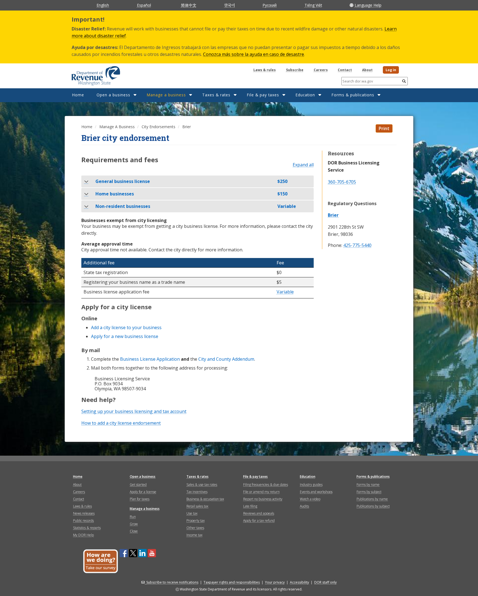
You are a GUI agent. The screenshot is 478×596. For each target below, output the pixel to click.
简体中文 (188, 5)
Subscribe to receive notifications (172, 582)
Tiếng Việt (313, 5)
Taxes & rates (216, 94)
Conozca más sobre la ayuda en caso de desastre (253, 54)
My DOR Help (83, 535)
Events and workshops (316, 491)
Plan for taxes (139, 499)
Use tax (192, 513)
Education (305, 94)
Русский (270, 5)
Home (78, 94)
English (103, 5)
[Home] (89, 74)
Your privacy (275, 582)
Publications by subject (373, 506)
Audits (304, 506)
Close (134, 531)
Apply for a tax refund (259, 520)
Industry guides (311, 484)
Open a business (113, 94)
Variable (285, 292)
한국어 (229, 5)
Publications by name (372, 499)
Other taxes (195, 527)
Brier (333, 215)
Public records (83, 520)
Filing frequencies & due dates (265, 484)
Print (384, 128)
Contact (345, 70)
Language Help (368, 5)
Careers (321, 70)
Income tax (194, 535)
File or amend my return (261, 491)
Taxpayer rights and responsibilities (232, 582)
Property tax (195, 520)
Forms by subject (369, 491)
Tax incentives (196, 491)
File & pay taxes (263, 94)
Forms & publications (352, 94)
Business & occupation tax (205, 499)
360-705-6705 (342, 182)
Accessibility (299, 582)
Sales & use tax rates (201, 484)
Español (144, 5)
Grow (134, 524)
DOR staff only (325, 582)
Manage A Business (117, 126)
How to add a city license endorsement (121, 423)
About (367, 70)
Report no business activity (262, 499)
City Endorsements (158, 126)
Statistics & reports (87, 527)
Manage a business (166, 94)
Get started (138, 484)
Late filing (250, 506)
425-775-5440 (357, 245)
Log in (391, 70)
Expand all (303, 165)
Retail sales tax (197, 506)
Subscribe (294, 70)
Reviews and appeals (258, 513)
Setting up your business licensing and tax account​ (133, 411)
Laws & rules (264, 70)
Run (133, 516)
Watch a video (310, 499)
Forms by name (368, 484)
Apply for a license (143, 491)
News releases (84, 513)
